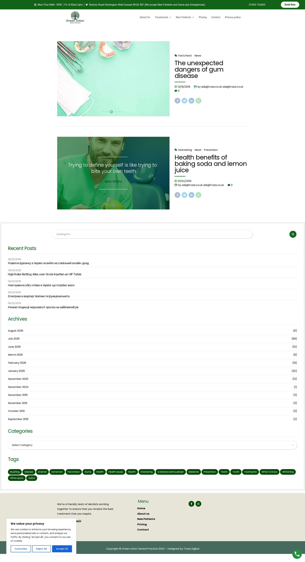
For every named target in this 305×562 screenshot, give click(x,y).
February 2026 (17, 363)
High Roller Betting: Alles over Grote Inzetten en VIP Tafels (44, 274)
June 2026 (14, 347)
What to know (269, 471)
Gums (88, 471)
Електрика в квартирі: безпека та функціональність (39, 296)
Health (100, 471)
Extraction (57, 471)
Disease (29, 471)
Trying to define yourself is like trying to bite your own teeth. (112, 168)
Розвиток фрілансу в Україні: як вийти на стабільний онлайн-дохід (48, 263)
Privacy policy (233, 17)
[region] (41, 537)
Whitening (288, 471)
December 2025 (18, 379)
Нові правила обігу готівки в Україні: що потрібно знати (41, 285)
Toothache (250, 471)
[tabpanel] (113, 78)
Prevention (211, 150)
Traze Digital (191, 549)
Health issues (116, 471)
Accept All (62, 548)
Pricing (203, 17)
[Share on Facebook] (177, 101)
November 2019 (17, 403)
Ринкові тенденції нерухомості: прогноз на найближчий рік (43, 307)
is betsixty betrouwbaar (171, 471)
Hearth (132, 471)
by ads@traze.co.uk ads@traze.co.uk (220, 87)
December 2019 (17, 395)
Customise (21, 548)
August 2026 (15, 331)
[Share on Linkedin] (191, 101)
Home (141, 508)
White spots (16, 478)
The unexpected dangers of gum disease (199, 69)
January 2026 (16, 371)
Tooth (236, 471)
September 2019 (18, 419)
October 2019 (16, 411)
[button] (162, 17)
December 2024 (18, 387)
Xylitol (31, 478)
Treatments (161, 17)
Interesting (185, 150)
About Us (145, 17)
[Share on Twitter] (184, 101)
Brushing (15, 471)
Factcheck (185, 55)
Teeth (224, 471)
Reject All (41, 548)
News (197, 55)
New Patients (183, 17)
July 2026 (14, 338)
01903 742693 (257, 4)
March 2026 (15, 355)
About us (143, 514)
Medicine (194, 471)
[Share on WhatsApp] (198, 101)
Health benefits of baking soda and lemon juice (211, 163)
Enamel (42, 471)
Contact (215, 17)
